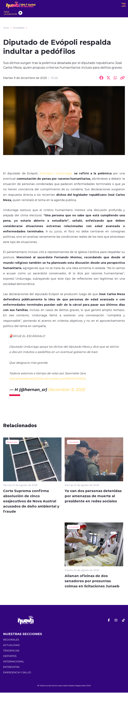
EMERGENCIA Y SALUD (17, 672)
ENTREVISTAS (11, 667)
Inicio (6, 28)
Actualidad (18, 28)
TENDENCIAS (11, 650)
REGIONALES (11, 639)
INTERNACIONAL (13, 661)
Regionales (12, 442)
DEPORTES (10, 656)
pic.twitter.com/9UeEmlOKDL (65, 378)
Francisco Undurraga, (56, 173)
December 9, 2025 (66, 389)
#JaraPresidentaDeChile (26, 378)
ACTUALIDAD (11, 645)
